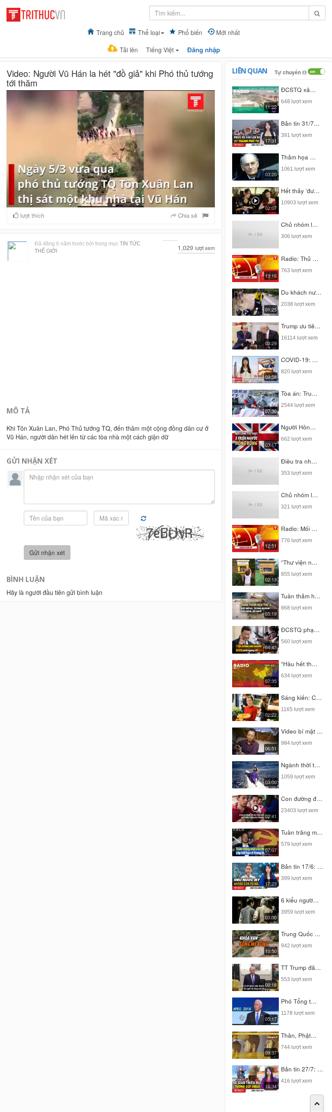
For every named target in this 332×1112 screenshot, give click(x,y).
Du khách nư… (301, 292)
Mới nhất (228, 32)
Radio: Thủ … (300, 258)
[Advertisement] (110, 333)
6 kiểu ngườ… (300, 900)
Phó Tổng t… (299, 1001)
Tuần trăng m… (302, 832)
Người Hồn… (298, 427)
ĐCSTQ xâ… (298, 90)
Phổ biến (190, 32)
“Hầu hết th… (299, 664)
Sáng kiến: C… (301, 697)
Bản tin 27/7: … (302, 1069)
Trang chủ (110, 32)
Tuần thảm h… (301, 596)
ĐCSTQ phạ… (300, 630)
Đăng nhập (203, 49)
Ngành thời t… (300, 765)
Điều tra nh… (299, 461)
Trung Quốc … (301, 934)
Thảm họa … (298, 157)
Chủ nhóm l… (299, 224)
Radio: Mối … (299, 528)
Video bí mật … (302, 731)
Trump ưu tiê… (301, 326)
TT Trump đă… (301, 967)
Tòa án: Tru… (299, 393)
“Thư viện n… (299, 562)
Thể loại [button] (149, 32)
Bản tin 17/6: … (302, 866)
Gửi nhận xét (47, 552)
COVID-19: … (299, 360)
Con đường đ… (301, 798)
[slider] (109, 201)
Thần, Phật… (299, 1035)
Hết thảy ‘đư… (300, 191)
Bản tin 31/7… (300, 123)
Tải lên (129, 49)
